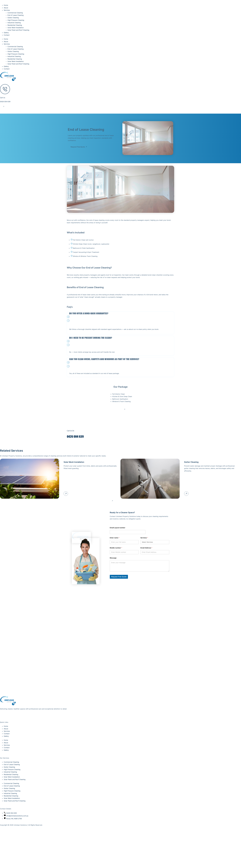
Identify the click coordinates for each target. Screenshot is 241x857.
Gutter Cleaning (13, 18)
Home (6, 5)
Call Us (2, 98)
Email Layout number (117, 528)
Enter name (114, 538)
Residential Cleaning (15, 25)
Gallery (6, 33)
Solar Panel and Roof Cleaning (18, 30)
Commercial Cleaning (15, 13)
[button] (120, 319)
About (6, 8)
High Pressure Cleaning (16, 20)
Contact (7, 35)
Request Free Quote (119, 577)
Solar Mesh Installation (16, 28)
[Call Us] (5, 89)
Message (113, 558)
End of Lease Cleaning (16, 15)
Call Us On (70, 431)
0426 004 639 (5, 102)
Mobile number (116, 548)
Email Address (146, 548)
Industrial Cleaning (14, 23)
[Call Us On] (70, 424)
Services (7, 10)
